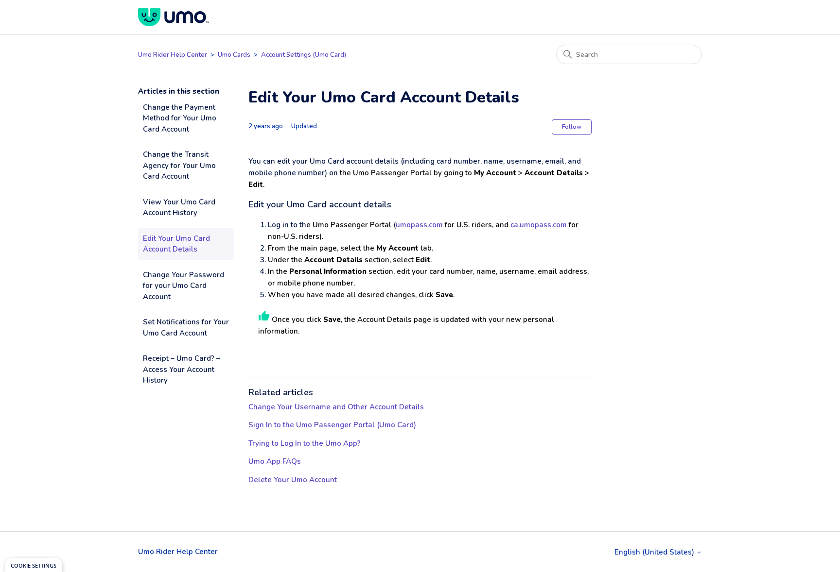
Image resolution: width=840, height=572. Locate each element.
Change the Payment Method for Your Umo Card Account (179, 118)
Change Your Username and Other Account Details (336, 407)
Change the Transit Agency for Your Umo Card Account (179, 165)
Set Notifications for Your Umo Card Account (186, 327)
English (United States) (655, 552)
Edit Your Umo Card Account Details (176, 244)
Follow (571, 127)
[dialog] (33, 565)
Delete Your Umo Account (292, 480)
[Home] (173, 17)
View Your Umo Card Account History (179, 207)
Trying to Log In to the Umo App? (304, 443)
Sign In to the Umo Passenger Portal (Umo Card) (332, 425)
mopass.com (421, 225)
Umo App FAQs (274, 461)
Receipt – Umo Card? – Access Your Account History (181, 369)
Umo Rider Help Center (172, 54)
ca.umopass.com (538, 225)
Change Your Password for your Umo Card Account (183, 286)
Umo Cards (234, 54)
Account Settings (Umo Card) (303, 54)
